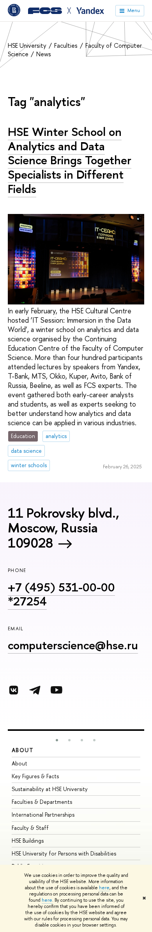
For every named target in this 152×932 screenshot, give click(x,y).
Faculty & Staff (30, 827)
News (43, 54)
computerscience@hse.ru (73, 645)
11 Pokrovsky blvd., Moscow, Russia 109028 (63, 528)
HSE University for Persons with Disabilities (64, 853)
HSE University (28, 45)
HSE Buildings (28, 840)
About (23, 750)
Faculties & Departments (42, 801)
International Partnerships (43, 814)
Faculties (66, 45)
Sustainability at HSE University (50, 789)
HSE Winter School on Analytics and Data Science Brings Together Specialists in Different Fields (69, 160)
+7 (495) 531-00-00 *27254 (61, 594)
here (104, 888)
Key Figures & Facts (35, 776)
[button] (57, 740)
